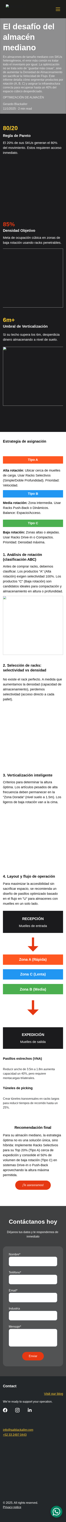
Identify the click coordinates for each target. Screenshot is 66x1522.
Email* (13, 1290)
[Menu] (58, 9)
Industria (14, 1308)
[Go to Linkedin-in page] (29, 1410)
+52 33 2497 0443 (15, 1434)
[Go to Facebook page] (5, 1410)
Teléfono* (15, 1272)
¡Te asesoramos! (33, 1185)
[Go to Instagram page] (17, 1410)
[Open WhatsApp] (56, 1512)
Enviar (33, 1356)
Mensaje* (15, 1326)
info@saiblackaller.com (18, 1429)
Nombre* (14, 1254)
